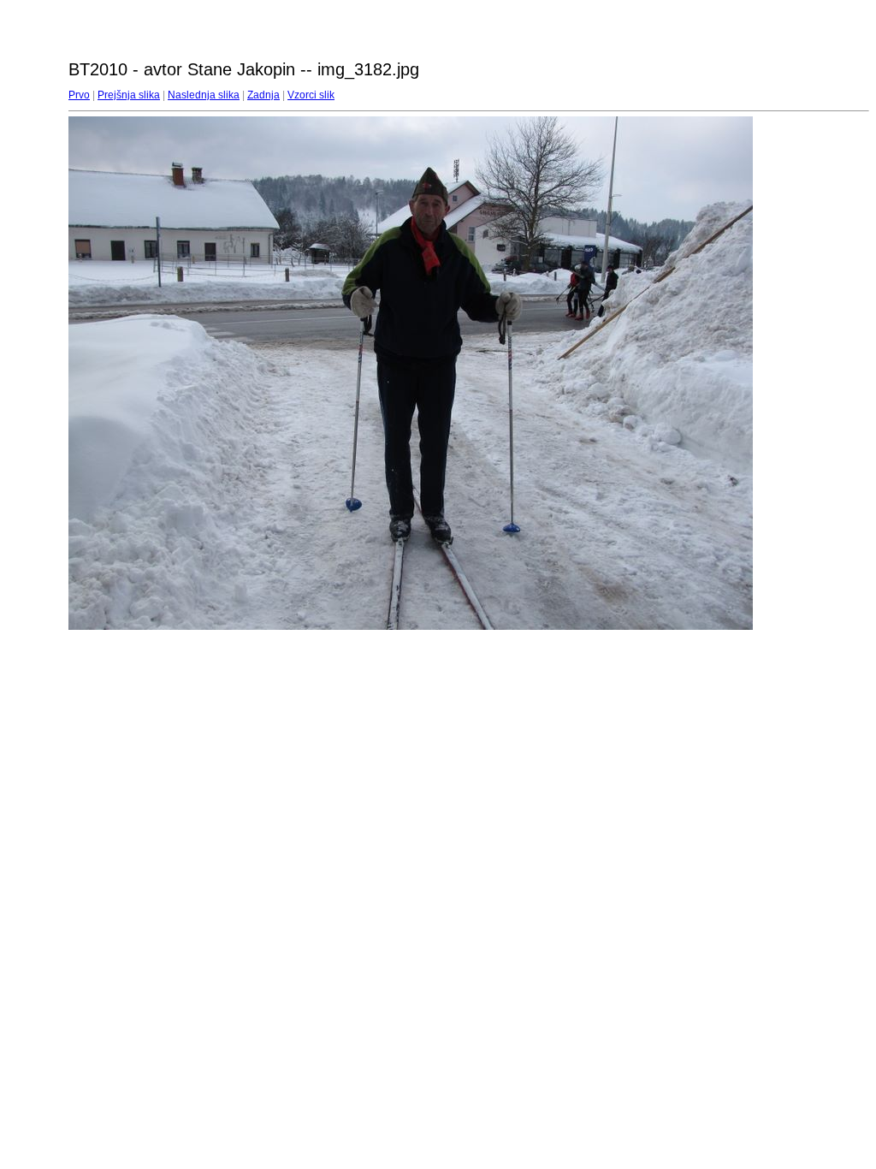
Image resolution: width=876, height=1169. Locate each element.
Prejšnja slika (129, 95)
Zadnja (263, 95)
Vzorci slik (310, 95)
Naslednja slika (204, 95)
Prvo (79, 95)
